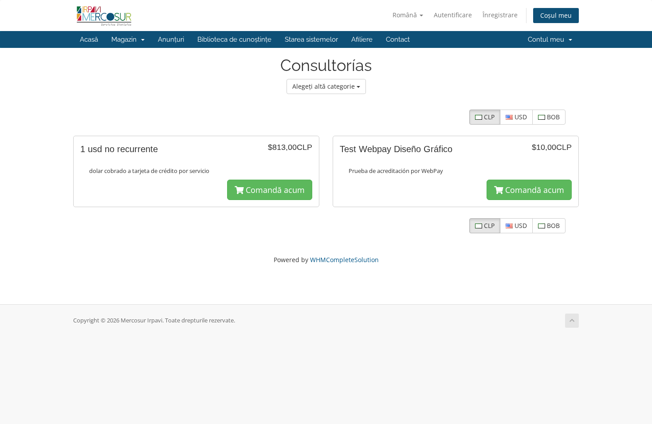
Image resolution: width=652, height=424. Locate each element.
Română (406, 15)
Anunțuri (171, 39)
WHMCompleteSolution (344, 259)
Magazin (125, 39)
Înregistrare (500, 15)
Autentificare (453, 15)
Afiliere (362, 39)
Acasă (89, 39)
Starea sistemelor (311, 39)
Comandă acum (274, 190)
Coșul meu (556, 15)
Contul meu (548, 39)
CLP (488, 117)
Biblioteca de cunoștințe (234, 39)
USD (520, 117)
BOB (552, 117)
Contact (398, 39)
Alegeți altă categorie (324, 86)
